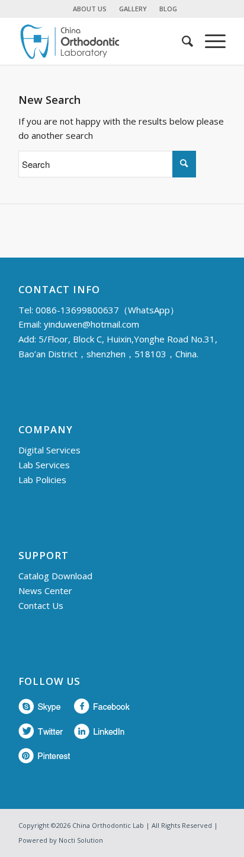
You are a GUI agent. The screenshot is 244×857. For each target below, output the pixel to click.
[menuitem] (90, 9)
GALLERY (133, 8)
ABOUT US (90, 8)
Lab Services (44, 465)
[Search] (181, 41)
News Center (45, 590)
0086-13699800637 (77, 310)
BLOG (168, 8)
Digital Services (49, 450)
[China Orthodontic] (101, 41)
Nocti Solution (81, 840)
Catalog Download (55, 576)
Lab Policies (42, 479)
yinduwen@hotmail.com (91, 324)
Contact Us (40, 605)
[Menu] (209, 41)
